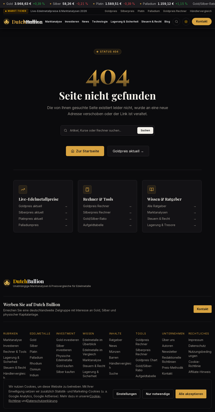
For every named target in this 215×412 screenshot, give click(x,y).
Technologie (100, 21)
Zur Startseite (87, 151)
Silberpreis (127, 11)
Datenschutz (197, 346)
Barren (113, 357)
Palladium (154, 11)
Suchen (145, 130)
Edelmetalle (31, 21)
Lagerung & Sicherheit (124, 21)
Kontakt (201, 21)
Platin (141, 11)
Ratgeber (115, 340)
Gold (33, 340)
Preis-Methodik (172, 367)
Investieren (72, 21)
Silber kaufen (65, 372)
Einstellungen (127, 394)
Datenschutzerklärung (42, 401)
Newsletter (169, 351)
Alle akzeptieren (191, 394)
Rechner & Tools (14, 351)
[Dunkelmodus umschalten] (186, 21)
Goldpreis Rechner (175, 11)
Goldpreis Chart (146, 360)
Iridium (34, 375)
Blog (167, 21)
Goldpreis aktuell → (128, 151)
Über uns (168, 340)
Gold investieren (67, 340)
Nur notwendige (158, 394)
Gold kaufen (64, 366)
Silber (34, 346)
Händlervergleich (201, 11)
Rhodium (36, 363)
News (85, 21)
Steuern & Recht (151, 21)
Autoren (167, 346)
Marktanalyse (53, 21)
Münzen (114, 351)
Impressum (196, 340)
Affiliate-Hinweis (200, 372)
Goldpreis (111, 11)
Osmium (35, 369)
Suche (113, 373)
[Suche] (176, 21)
